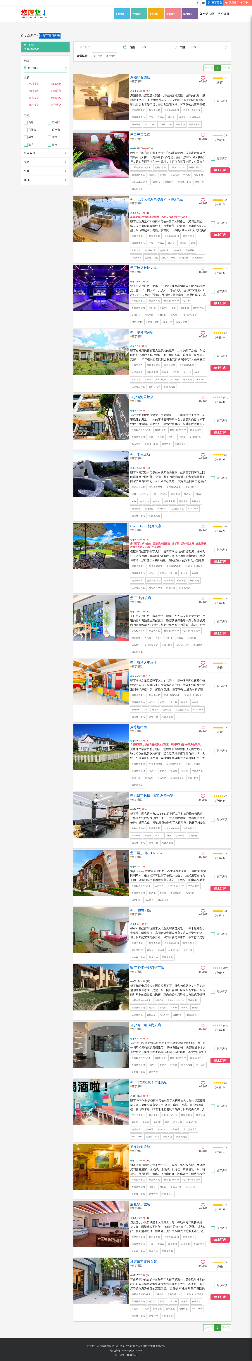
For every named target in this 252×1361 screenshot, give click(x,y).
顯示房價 (221, 101)
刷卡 (31, 144)
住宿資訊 (136, 14)
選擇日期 (110, 56)
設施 (27, 115)
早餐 (31, 137)
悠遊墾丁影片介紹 (203, 3)
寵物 (54, 144)
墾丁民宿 (217, 2)
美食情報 (153, 14)
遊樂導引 (170, 14)
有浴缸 (56, 122)
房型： (134, 47)
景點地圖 (119, 14)
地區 (27, 60)
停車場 (56, 130)
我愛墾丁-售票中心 (240, 2)
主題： (183, 47)
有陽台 (32, 130)
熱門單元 (187, 14)
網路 (54, 137)
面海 (31, 122)
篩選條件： (83, 55)
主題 (27, 77)
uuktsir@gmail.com (132, 1350)
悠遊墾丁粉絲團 (198, 3)
